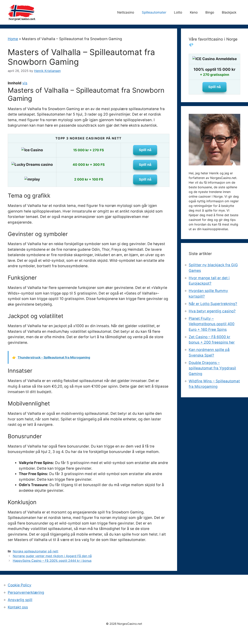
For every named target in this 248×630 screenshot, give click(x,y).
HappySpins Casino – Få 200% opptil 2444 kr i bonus (52, 561)
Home (13, 39)
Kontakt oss (18, 607)
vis (24, 83)
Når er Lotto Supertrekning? (213, 304)
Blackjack (229, 12)
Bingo (209, 12)
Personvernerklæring (26, 592)
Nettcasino (125, 12)
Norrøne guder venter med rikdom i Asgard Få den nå (52, 556)
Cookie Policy (19, 585)
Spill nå (145, 150)
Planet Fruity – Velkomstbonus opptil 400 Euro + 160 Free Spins (211, 324)
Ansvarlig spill (20, 600)
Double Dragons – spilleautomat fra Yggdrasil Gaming (212, 368)
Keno (194, 12)
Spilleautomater (154, 12)
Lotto (178, 12)
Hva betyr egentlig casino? (212, 311)
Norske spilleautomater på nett (35, 551)
